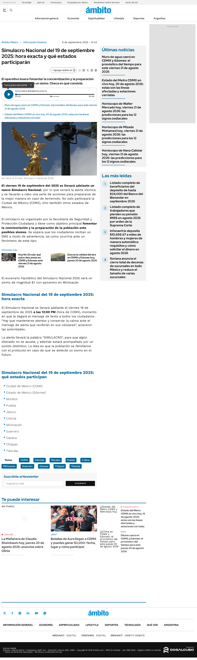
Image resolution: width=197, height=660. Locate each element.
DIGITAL (64, 635)
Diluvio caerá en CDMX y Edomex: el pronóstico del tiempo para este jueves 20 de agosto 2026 (132, 543)
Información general (46, 18)
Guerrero (27, 466)
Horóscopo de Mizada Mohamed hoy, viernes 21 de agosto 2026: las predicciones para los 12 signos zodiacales (122, 134)
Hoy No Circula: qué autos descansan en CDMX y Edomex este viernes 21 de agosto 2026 (30, 260)
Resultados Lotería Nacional (106, 2)
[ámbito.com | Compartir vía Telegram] (95, 70)
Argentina (159, 18)
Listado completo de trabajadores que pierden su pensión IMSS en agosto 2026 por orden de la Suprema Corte (125, 216)
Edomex (39, 460)
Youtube (36, 613)
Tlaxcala (75, 466)
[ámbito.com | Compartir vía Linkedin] (91, 70)
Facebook (12, 613)
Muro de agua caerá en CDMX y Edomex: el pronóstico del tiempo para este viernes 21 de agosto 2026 (121, 64)
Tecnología (26, 2)
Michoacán (9, 466)
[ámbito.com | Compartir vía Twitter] (87, 70)
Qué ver (152, 625)
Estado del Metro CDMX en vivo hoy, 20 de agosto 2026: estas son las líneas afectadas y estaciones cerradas (123, 87)
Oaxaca (44, 466)
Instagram (19, 613)
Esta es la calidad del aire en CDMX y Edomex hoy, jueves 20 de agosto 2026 (82, 257)
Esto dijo (9, 534)
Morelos (55, 460)
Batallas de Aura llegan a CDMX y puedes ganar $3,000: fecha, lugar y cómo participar (73, 543)
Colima (86, 460)
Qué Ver (40, 2)
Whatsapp (44, 613)
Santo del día (132, 2)
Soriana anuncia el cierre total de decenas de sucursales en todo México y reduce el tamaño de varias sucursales (126, 268)
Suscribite (80, 483)
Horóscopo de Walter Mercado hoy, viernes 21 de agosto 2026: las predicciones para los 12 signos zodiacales (121, 111)
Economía (73, 18)
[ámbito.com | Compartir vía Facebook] (83, 70)
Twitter (4, 613)
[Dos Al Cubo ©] (179, 650)
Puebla (71, 460)
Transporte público (131, 507)
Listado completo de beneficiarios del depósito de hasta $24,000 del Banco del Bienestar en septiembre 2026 (126, 192)
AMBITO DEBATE (128, 635)
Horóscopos (56, 2)
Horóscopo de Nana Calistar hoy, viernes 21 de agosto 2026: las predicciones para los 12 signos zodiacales (122, 156)
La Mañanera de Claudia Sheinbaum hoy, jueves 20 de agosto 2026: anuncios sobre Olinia (23, 545)
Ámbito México (10, 42)
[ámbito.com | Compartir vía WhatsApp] (79, 70)
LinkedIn (28, 613)
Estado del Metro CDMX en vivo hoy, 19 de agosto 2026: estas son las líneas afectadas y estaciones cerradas (133, 518)
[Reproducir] (8, 94)
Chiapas (59, 466)
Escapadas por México (77, 2)
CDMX (24, 460)
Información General (34, 42)
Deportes (138, 18)
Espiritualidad (96, 18)
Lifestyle (119, 18)
